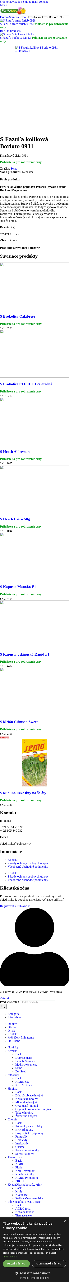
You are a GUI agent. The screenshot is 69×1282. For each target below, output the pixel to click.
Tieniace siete (23, 1215)
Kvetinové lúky (24, 1174)
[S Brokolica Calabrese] (34, 309)
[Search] (3, 1006)
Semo (22, 17)
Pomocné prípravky (27, 1150)
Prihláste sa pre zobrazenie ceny (21, 162)
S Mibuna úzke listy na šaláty (23, 793)
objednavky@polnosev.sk (15, 843)
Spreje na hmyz (24, 1153)
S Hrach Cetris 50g (15, 519)
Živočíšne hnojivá (26, 1116)
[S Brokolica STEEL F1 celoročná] (34, 376)
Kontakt (12, 859)
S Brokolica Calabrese (17, 316)
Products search (10, 1001)
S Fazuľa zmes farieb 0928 (16, 24)
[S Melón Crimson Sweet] (34, 714)
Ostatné (20, 1146)
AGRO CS (22, 1081)
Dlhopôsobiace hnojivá (29, 1095)
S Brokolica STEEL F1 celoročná (26, 384)
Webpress (56, 991)
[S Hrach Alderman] (34, 444)
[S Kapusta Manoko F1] (34, 579)
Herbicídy (21, 1140)
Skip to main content (35, 1)
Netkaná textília (24, 1212)
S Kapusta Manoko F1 (18, 587)
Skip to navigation (11, 1)
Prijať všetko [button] (16, 1263)
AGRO (19, 1164)
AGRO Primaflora (26, 1177)
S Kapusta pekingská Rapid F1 (24, 654)
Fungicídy (21, 1136)
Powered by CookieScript (34, 1277)
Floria (18, 1167)
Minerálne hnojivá (26, 1102)
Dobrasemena (23, 1057)
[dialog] (34, 1249)
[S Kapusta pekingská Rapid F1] (34, 647)
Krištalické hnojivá (26, 1098)
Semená (14, 17)
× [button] (64, 1221)
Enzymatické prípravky (29, 1133)
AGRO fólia (22, 1208)
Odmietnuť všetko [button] (48, 1263)
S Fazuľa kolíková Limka (16, 37)
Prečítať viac (10, 1256)
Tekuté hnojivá (24, 1112)
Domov (4, 17)
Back (18, 1054)
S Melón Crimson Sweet (19, 722)
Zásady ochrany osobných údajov (28, 863)
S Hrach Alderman (15, 452)
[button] (34, 1273)
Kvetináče (21, 1194)
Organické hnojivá (26, 1105)
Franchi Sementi (25, 1061)
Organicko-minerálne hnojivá (33, 1109)
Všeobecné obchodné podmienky (28, 866)
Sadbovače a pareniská (29, 1198)
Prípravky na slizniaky (28, 1126)
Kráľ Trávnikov (24, 1170)
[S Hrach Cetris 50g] (34, 511)
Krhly (18, 1191)
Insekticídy (22, 1143)
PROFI (19, 1181)
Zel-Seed (20, 1071)
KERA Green (23, 1085)
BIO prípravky (24, 1129)
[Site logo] (13, 13)
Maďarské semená (26, 1064)
